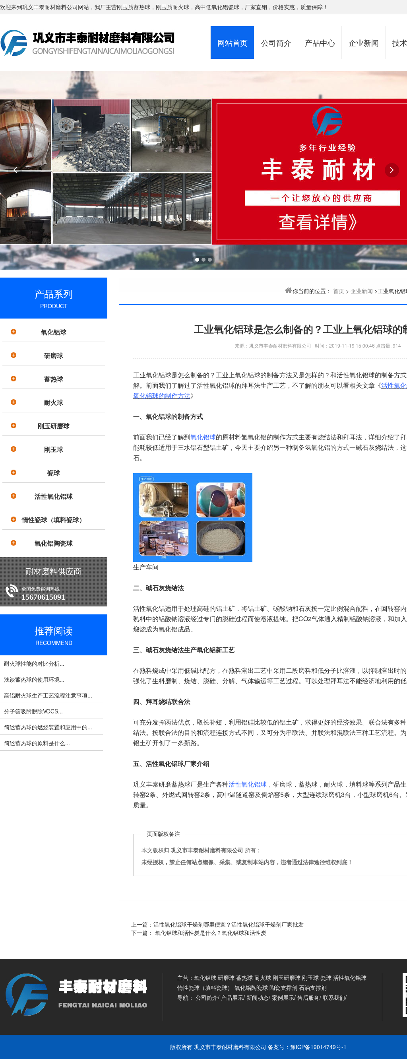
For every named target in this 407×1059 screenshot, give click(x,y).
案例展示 (283, 997)
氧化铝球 (53, 331)
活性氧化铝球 (54, 496)
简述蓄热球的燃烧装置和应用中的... (48, 727)
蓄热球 (53, 378)
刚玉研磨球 (54, 425)
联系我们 (334, 997)
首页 (338, 291)
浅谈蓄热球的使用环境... (34, 679)
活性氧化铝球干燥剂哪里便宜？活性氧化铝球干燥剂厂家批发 (228, 924)
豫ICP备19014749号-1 (318, 1047)
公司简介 (276, 42)
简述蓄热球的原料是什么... (37, 743)
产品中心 (320, 42)
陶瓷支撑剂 (283, 987)
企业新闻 (364, 42)
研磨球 (53, 355)
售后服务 (308, 997)
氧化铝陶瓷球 (54, 543)
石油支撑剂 (313, 987)
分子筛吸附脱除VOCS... (33, 711)
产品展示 (232, 997)
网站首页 (232, 42)
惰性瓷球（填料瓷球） (53, 519)
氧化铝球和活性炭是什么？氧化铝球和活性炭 (209, 933)
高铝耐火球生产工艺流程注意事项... (48, 695)
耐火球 (53, 402)
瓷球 (53, 472)
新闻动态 (257, 997)
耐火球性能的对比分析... (34, 663)
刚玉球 (53, 449)
